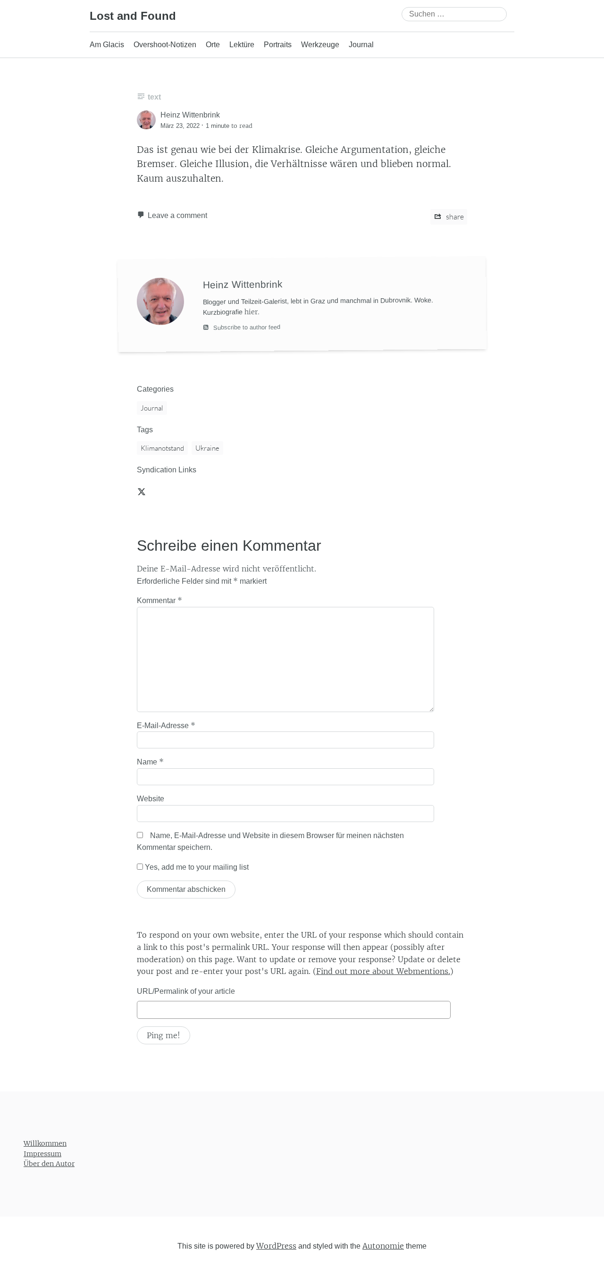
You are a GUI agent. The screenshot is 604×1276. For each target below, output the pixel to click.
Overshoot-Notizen (165, 45)
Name (150, 761)
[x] (141, 491)
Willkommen (45, 1143)
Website (150, 799)
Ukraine (207, 448)
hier (251, 311)
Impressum (42, 1154)
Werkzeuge (320, 45)
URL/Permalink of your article (186, 991)
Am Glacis (107, 45)
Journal (361, 45)
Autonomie (383, 1246)
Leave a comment (177, 215)
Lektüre (241, 45)
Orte (213, 45)
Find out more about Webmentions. (383, 971)
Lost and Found (133, 15)
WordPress (276, 1246)
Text (154, 97)
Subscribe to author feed (245, 327)
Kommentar (159, 600)
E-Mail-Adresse (166, 725)
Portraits (278, 45)
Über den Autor (49, 1164)
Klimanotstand (162, 448)
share (454, 216)
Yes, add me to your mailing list (196, 867)
